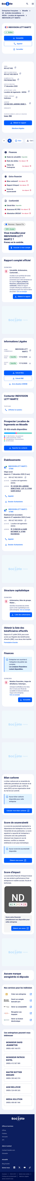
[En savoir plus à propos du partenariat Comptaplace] (31, 1007)
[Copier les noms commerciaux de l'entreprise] (30, 350)
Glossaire (5, 1153)
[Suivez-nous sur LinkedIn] (14, 1167)
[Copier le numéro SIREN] (15, 68)
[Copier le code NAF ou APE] (29, 91)
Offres (4, 1130)
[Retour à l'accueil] (18, 1118)
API (3, 1140)
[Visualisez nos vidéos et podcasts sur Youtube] (24, 1167)
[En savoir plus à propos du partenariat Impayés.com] (31, 1013)
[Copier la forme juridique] (16, 97)
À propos (4, 1174)
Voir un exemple (22, 291)
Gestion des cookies (24, 1174)
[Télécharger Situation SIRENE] (30, 357)
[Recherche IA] (10, 141)
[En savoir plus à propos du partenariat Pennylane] (31, 1020)
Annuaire (5, 1136)
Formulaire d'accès (11, 642)
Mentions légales (18, 128)
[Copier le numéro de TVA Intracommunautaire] (18, 79)
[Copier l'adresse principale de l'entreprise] (30, 103)
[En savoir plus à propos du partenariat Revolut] (31, 1000)
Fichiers (4, 1133)
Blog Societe (6, 1164)
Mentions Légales (24, 1176)
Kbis (19, 141)
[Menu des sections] (4, 141)
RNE (10, 116)
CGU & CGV (13, 1174)
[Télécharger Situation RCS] (30, 363)
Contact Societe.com (8, 1150)
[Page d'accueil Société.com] (7, 4)
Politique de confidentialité (9, 1176)
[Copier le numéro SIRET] (20, 74)
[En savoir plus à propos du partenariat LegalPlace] (31, 994)
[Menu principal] (32, 3)
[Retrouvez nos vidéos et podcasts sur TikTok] (29, 1167)
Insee (6, 116)
